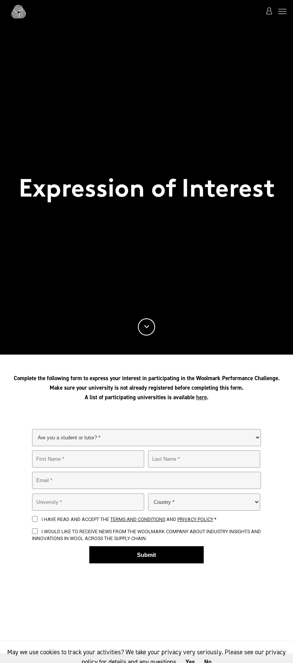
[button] (269, 11)
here (201, 397)
